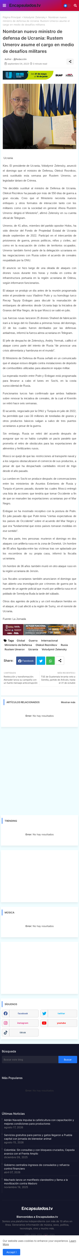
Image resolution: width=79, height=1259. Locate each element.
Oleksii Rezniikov (46, 644)
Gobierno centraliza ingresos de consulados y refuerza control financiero (36, 1166)
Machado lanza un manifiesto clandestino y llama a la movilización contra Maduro (36, 1181)
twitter (61, 1013)
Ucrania (33, 649)
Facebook (28, 660)
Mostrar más (68, 702)
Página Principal (12, 17)
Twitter (41, 661)
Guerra (33, 640)
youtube (61, 1023)
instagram (22, 1023)
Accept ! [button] (11, 1252)
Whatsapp (50, 661)
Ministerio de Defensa (18, 644)
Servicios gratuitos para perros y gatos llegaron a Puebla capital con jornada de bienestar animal (38, 1136)
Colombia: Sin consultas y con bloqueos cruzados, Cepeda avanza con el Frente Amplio (39, 1151)
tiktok (23, 1032)
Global (21, 640)
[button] (75, 5)
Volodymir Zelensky (34, 17)
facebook (23, 1013)
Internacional (49, 640)
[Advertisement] (39, 771)
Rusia (64, 644)
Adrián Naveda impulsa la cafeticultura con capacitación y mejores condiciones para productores (39, 1121)
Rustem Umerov (15, 649)
